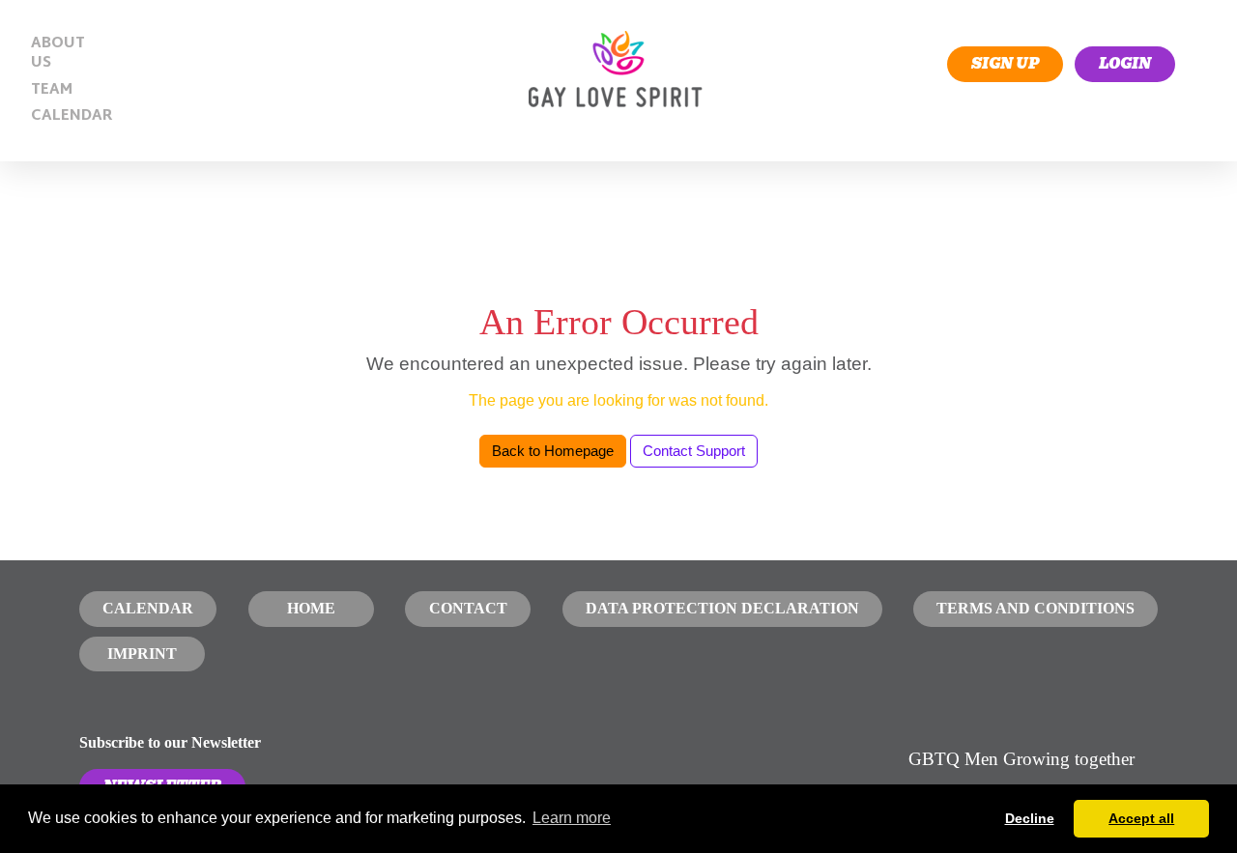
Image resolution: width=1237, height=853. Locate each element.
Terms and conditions (1035, 608)
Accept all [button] (1141, 818)
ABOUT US (58, 53)
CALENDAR (66, 116)
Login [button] (1125, 63)
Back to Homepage (553, 450)
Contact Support (694, 450)
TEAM (51, 90)
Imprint (142, 653)
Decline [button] (1029, 818)
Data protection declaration (722, 608)
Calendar (147, 608)
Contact (468, 608)
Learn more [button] (571, 818)
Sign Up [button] (1005, 63)
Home (311, 608)
